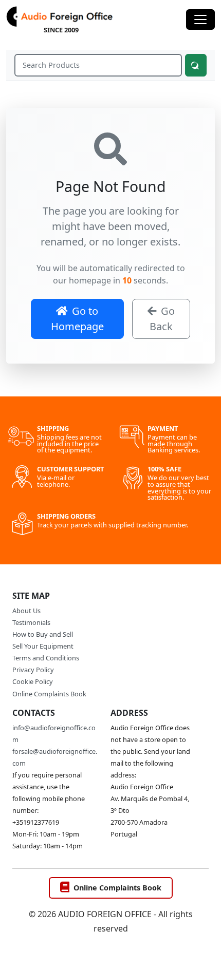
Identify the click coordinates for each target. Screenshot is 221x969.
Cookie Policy (32, 681)
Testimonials (31, 622)
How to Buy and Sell (42, 634)
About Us (26, 610)
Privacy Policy (33, 669)
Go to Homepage (77, 318)
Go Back (162, 318)
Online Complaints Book (49, 693)
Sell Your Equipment (42, 646)
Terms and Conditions (45, 657)
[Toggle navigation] (200, 19)
